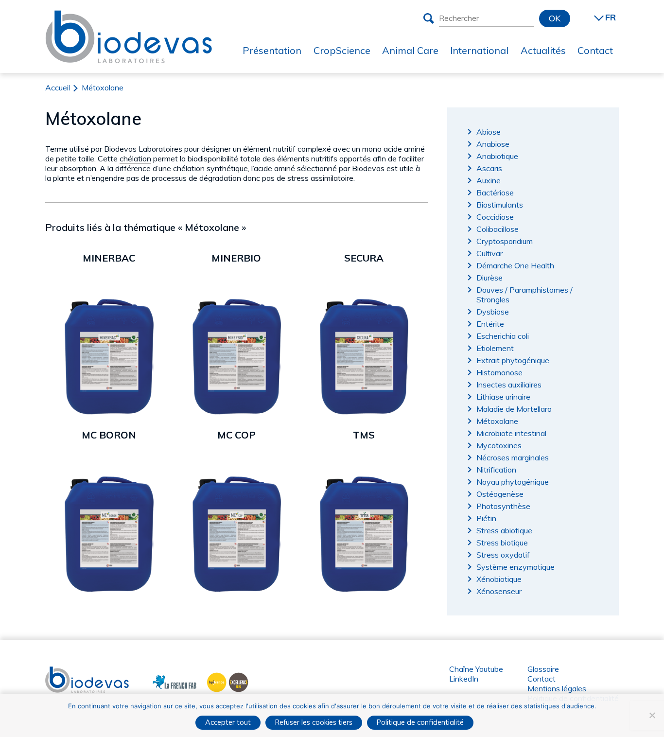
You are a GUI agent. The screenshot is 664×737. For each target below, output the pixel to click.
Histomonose (499, 372)
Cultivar (489, 253)
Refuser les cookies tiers (313, 722)
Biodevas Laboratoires (128, 18)
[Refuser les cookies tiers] (652, 715)
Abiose (488, 132)
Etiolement (495, 348)
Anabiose (492, 144)
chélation (135, 158)
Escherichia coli (502, 336)
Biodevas (61, 671)
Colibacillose (497, 229)
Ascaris (489, 168)
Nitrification (496, 469)
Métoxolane (497, 421)
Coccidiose (495, 217)
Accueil (57, 87)
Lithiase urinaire (503, 397)
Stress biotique (502, 542)
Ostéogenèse (500, 494)
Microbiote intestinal (511, 433)
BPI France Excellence (225, 681)
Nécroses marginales (512, 457)
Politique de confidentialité (420, 722)
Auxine (488, 180)
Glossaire (543, 669)
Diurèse (489, 277)
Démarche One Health (515, 265)
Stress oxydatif (503, 555)
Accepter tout (228, 722)
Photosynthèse (503, 506)
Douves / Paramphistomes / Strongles (524, 294)
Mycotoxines (499, 445)
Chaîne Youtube (476, 669)
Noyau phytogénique (512, 482)
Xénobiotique (499, 579)
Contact (541, 679)
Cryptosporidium (504, 241)
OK (554, 18)
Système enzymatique (515, 567)
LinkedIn (463, 679)
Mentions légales (556, 688)
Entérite (490, 324)
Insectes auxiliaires (509, 384)
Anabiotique (497, 156)
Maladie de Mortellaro (514, 409)
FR (610, 17)
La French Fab (167, 681)
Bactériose (495, 192)
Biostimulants (499, 205)
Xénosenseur (499, 591)
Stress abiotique (504, 530)
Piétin (486, 518)
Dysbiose (492, 311)
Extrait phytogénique (512, 360)
